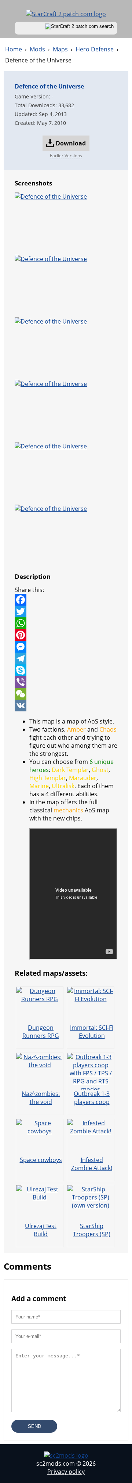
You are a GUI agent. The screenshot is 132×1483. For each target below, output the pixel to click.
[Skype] (66, 670)
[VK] (66, 705)
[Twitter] (66, 611)
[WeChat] (66, 694)
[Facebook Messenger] (66, 647)
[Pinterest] (66, 635)
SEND (34, 1426)
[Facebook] (66, 600)
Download (71, 143)
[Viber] (66, 682)
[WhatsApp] (66, 623)
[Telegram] (66, 658)
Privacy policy (66, 1472)
